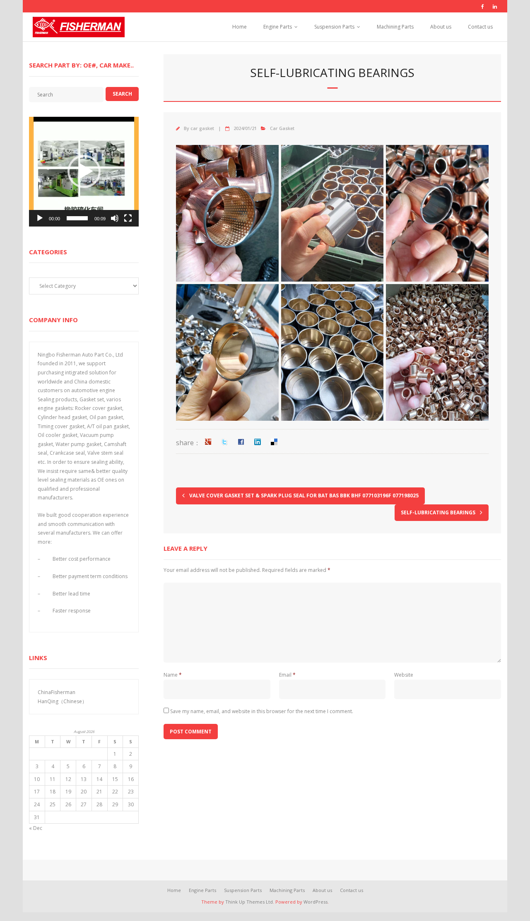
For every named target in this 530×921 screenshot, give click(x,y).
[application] (84, 172)
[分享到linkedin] (257, 442)
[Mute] (115, 218)
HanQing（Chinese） (62, 701)
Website (403, 674)
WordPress (316, 902)
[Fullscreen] (128, 218)
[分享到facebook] (241, 442)
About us (440, 26)
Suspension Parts (334, 26)
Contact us (480, 26)
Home (239, 26)
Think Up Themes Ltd (249, 902)
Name (173, 674)
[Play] (40, 218)
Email (287, 674)
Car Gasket (282, 128)
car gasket (202, 128)
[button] (84, 171)
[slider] (77, 218)
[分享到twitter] (224, 442)
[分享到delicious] (274, 442)
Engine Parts (277, 26)
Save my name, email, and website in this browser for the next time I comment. (261, 711)
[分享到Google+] (208, 442)
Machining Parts (395, 26)
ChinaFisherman (56, 692)
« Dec (35, 828)
